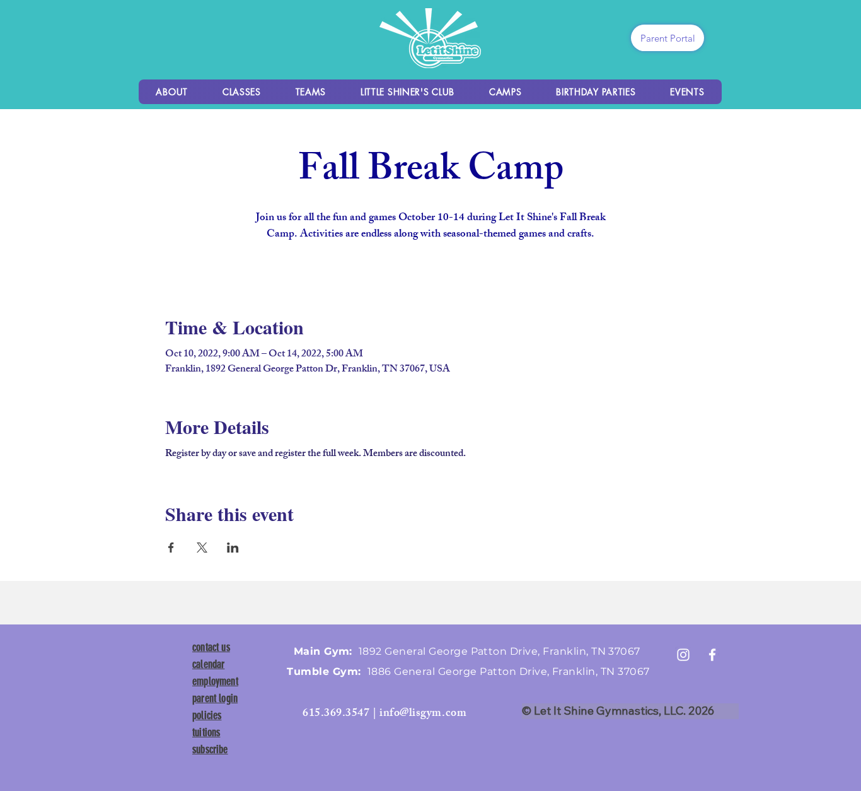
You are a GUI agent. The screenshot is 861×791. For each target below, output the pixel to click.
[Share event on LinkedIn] (233, 547)
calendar (208, 664)
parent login (215, 698)
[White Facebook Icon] (712, 655)
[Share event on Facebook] (171, 547)
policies (206, 715)
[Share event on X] (202, 547)
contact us (211, 647)
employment (215, 681)
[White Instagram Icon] (683, 655)
